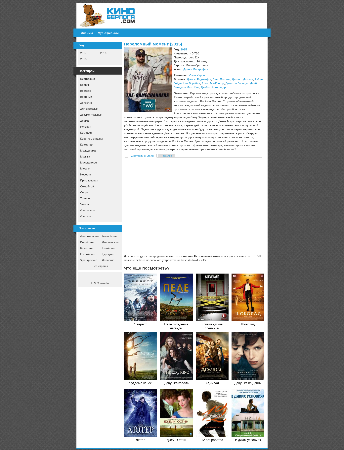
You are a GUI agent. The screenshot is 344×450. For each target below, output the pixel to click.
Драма (84, 120)
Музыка (85, 156)
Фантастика (87, 210)
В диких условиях (248, 440)
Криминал (86, 144)
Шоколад (248, 324)
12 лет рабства (212, 440)
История (85, 126)
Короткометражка (91, 138)
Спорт (84, 192)
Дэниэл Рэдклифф (199, 79)
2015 (83, 59)
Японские (108, 260)
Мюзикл (85, 168)
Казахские (86, 248)
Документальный (91, 114)
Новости (85, 174)
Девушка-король (176, 383)
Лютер (140, 440)
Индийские (87, 242)
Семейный (87, 186)
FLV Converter (100, 283)
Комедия (86, 132)
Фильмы (87, 32)
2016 (103, 53)
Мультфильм (88, 162)
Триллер (85, 198)
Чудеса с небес (140, 383)
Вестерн (85, 90)
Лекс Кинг (193, 87)
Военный (86, 96)
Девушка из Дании (248, 383)
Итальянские (110, 242)
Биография (87, 78)
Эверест (140, 324)
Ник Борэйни (191, 83)
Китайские (108, 248)
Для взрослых (89, 108)
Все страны (100, 266)
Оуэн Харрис (197, 75)
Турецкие (108, 254)
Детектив (86, 102)
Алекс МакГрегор (213, 83)
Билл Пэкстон (221, 79)
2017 (83, 53)
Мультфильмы (108, 32)
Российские (87, 254)
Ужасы (84, 204)
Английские (109, 236)
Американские (89, 236)
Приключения (89, 180)
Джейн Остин (176, 440)
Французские (88, 260)
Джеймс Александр (213, 87)
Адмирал (212, 383)
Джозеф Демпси (242, 79)
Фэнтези (85, 216)
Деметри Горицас (237, 83)
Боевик (84, 84)
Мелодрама (88, 150)
